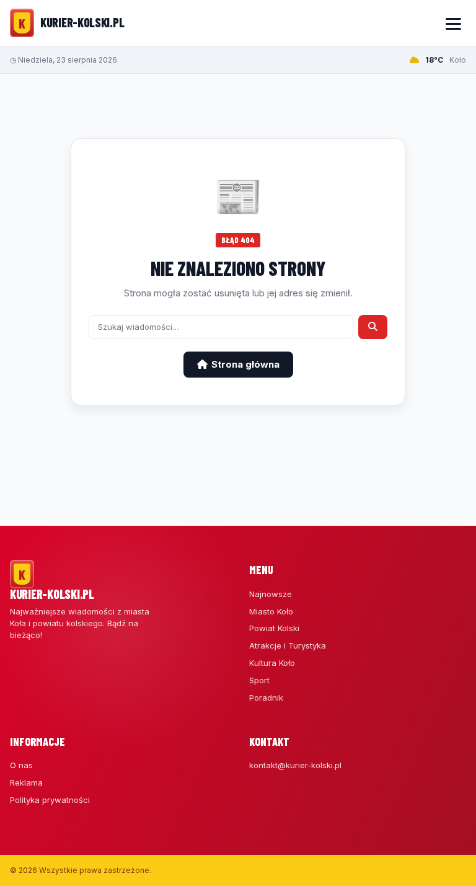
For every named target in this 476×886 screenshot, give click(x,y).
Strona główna (245, 364)
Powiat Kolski (274, 628)
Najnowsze (270, 594)
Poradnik (266, 697)
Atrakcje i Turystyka (287, 645)
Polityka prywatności (50, 800)
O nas (21, 765)
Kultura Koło (272, 663)
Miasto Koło (271, 611)
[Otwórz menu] (453, 23)
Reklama (26, 782)
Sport (259, 680)
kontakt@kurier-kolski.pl (295, 765)
